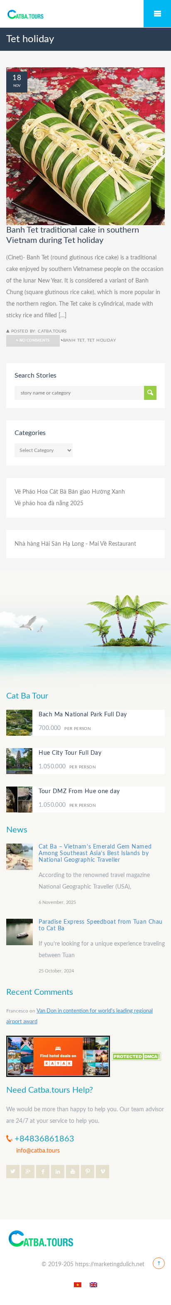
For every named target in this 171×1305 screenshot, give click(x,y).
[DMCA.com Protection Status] (136, 1055)
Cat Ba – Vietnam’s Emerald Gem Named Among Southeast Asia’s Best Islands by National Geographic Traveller (95, 853)
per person (65, 728)
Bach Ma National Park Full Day (83, 715)
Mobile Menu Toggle (157, 13)
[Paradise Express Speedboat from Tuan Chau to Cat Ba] (19, 932)
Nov (17, 86)
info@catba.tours (38, 1151)
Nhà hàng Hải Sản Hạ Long (49, 544)
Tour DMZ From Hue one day (79, 791)
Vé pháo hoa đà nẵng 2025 (49, 503)
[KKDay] (58, 1055)
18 (16, 78)
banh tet (74, 340)
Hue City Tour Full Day (70, 753)
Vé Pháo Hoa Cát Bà (40, 492)
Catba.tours (52, 331)
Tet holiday (101, 340)
